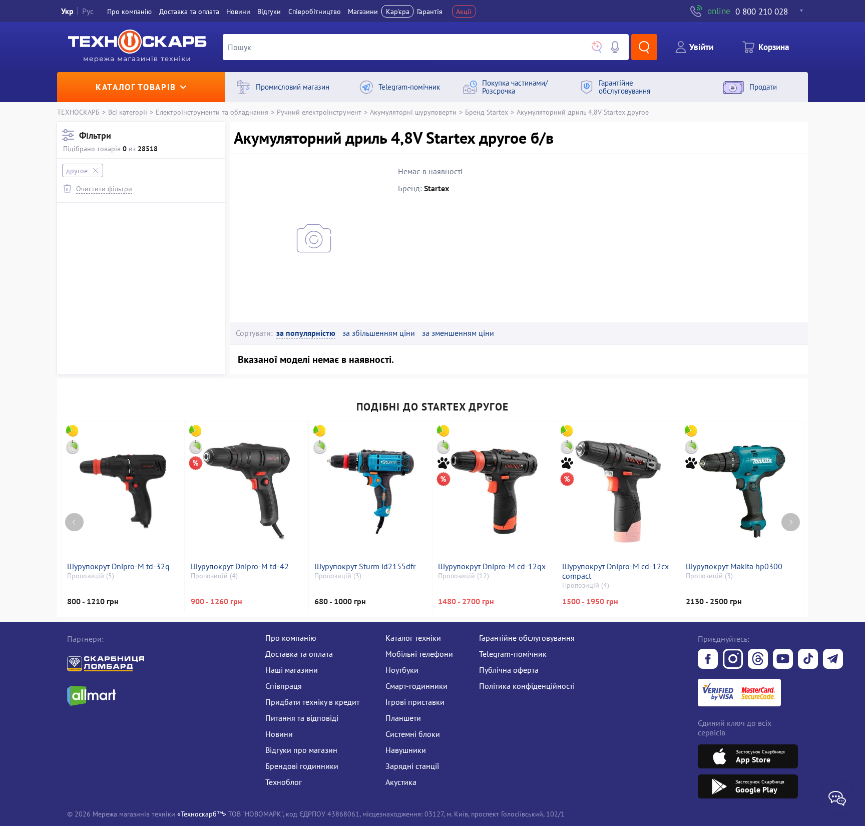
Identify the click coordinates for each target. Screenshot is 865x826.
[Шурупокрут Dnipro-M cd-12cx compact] (618, 492)
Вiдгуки (269, 11)
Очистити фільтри (104, 188)
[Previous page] (74, 522)
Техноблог (283, 782)
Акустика (400, 782)
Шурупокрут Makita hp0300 (734, 566)
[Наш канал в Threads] (758, 660)
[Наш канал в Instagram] (733, 660)
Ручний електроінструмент (319, 112)
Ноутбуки (401, 670)
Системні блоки (412, 734)
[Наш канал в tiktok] (808, 660)
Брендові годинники (301, 766)
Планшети (403, 718)
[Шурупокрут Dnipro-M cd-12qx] (494, 492)
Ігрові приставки (415, 702)
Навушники (405, 750)
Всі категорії (127, 112)
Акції (464, 11)
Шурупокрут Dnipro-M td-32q (118, 566)
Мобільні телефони (419, 654)
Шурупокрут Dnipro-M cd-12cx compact (615, 571)
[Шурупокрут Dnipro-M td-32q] (123, 492)
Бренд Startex (486, 112)
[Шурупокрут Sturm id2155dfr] (370, 492)
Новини (238, 11)
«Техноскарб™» (201, 813)
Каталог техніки (413, 638)
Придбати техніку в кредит (312, 702)
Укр (67, 11)
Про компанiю (129, 11)
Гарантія (430, 11)
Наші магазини (291, 670)
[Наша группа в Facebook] (708, 660)
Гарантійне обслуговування (527, 638)
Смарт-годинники (416, 686)
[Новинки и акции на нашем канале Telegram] (833, 660)
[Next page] (790, 522)
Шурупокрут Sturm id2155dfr (364, 566)
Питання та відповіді (301, 718)
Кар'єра (397, 11)
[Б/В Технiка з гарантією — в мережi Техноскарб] (783, 660)
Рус (88, 11)
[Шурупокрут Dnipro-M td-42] (247, 492)
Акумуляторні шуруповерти (413, 112)
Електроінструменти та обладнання (212, 112)
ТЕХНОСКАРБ (78, 112)
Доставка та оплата (189, 11)
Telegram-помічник (513, 654)
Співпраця (283, 686)
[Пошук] (644, 47)
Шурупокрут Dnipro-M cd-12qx (492, 566)
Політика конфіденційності (527, 686)
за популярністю (305, 333)
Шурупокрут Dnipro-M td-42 (240, 566)
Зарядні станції (412, 766)
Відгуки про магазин (301, 750)
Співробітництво (314, 11)
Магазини (363, 11)
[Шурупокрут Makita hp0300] (742, 492)
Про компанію (290, 638)
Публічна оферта (509, 670)
